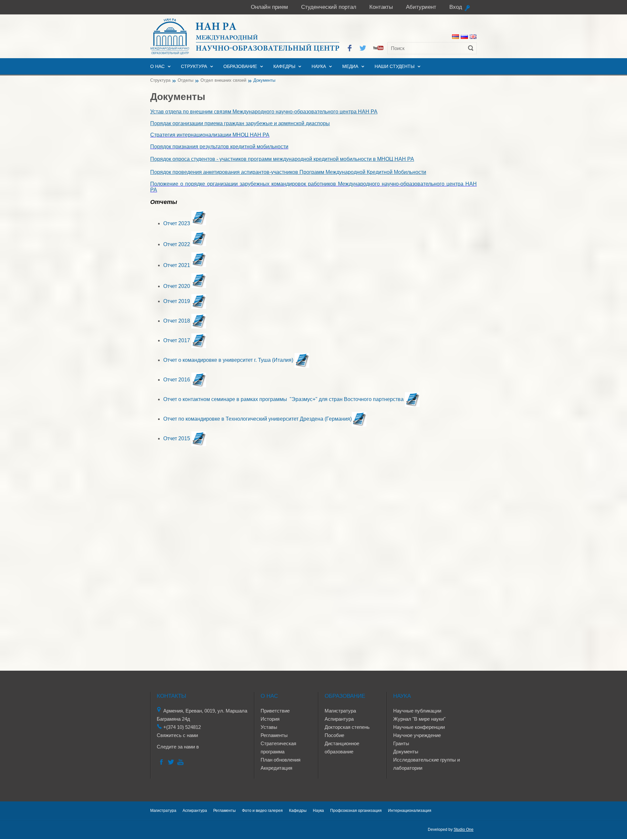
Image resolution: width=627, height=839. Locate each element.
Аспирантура (339, 719)
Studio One (464, 829)
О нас (157, 66)
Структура (194, 66)
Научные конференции (419, 727)
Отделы (185, 80)
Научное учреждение (417, 735)
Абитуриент (421, 7)
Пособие (334, 735)
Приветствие (275, 710)
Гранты (401, 743)
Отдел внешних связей (223, 80)
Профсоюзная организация (356, 810)
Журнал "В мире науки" (419, 719)
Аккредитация (276, 768)
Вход (455, 7)
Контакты (381, 7)
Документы (405, 751)
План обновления (280, 760)
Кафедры (284, 66)
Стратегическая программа (278, 747)
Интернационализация (409, 810)
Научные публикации (417, 710)
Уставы (269, 727)
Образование (240, 66)
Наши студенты (394, 66)
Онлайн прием (269, 7)
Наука (319, 66)
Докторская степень (347, 727)
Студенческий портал (328, 7)
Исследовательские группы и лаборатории (426, 764)
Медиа (350, 66)
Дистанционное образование (342, 747)
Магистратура (340, 710)
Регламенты (274, 735)
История (270, 719)
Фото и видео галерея (262, 810)
